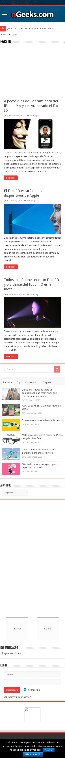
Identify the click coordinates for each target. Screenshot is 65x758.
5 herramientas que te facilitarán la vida (42, 420)
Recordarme (33, 689)
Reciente (7, 382)
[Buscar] (57, 369)
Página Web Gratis (11, 653)
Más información (33, 754)
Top (18, 382)
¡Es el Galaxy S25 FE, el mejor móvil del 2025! (30, 28)
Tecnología (34, 116)
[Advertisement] (27, 69)
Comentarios (31, 382)
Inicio (3, 34)
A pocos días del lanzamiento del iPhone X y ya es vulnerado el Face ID (32, 106)
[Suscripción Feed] (64, 41)
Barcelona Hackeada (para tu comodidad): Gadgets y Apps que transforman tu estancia (39, 393)
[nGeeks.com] (32, 13)
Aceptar (49, 750)
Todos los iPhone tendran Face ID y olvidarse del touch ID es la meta (31, 284)
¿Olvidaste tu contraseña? (17, 697)
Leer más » (11, 178)
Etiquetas (47, 382)
